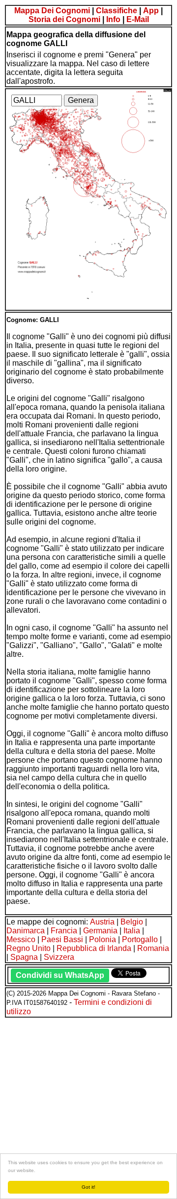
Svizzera (59, 957)
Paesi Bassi (62, 939)
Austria (102, 922)
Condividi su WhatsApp (60, 975)
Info (113, 19)
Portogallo (140, 939)
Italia (131, 930)
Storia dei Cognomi (64, 19)
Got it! (88, 1187)
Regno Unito (28, 948)
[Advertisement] (88, 1107)
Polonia (102, 939)
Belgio (131, 922)
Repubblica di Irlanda (94, 948)
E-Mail (137, 19)
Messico (20, 939)
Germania (100, 930)
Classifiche (116, 10)
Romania (153, 948)
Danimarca (25, 930)
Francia (64, 930)
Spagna (24, 957)
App (151, 10)
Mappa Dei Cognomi (52, 10)
